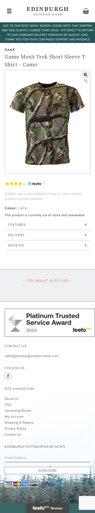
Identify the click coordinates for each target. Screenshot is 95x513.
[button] (85, 74)
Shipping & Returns (19, 422)
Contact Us (13, 434)
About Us (12, 399)
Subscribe (47, 470)
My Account (14, 416)
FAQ (8, 404)
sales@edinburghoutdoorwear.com (31, 356)
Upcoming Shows (18, 410)
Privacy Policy (15, 428)
